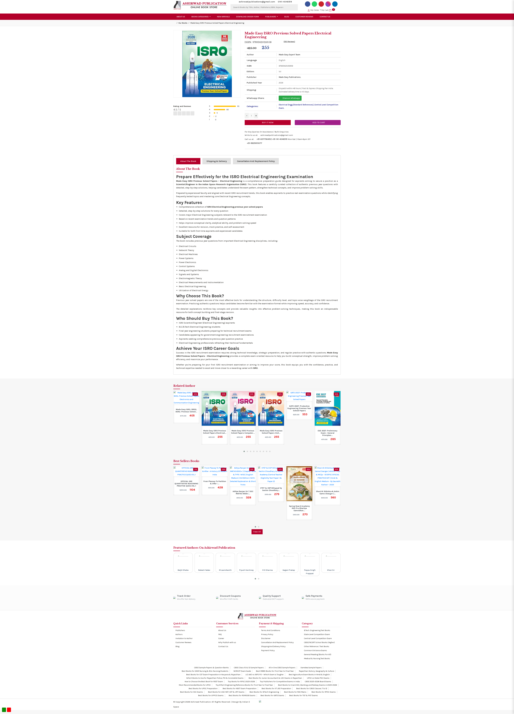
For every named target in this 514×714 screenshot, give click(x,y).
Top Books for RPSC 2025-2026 (241, 681)
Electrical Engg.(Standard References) (296, 104)
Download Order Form (247, 17)
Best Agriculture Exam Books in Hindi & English (309, 674)
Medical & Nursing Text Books (317, 658)
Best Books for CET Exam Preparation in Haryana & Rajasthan (213, 674)
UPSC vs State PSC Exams (318, 678)
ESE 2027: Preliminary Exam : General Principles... (299, 433)
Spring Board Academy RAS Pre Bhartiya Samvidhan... (271, 508)
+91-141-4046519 (279, 139)
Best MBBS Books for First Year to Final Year (275, 671)
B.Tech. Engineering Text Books (317, 630)
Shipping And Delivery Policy (273, 646)
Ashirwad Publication (201, 702)
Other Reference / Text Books (316, 646)
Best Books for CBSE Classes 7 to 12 (311, 688)
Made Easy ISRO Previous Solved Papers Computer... (214, 432)
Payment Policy (268, 650)
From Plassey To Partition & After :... (186, 482)
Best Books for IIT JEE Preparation (276, 688)
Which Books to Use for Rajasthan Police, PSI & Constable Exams (214, 678)
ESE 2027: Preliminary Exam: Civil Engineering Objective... (327, 408)
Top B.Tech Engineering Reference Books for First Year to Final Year (244, 685)
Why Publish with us (227, 642)
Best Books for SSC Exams (191, 692)
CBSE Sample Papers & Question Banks (211, 667)
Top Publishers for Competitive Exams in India (280, 681)
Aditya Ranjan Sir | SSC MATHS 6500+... (214, 492)
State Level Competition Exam (317, 634)
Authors (179, 634)
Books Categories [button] (200, 17)
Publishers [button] (270, 17)
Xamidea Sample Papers (311, 667)
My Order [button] (315, 10)
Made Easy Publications (290, 77)
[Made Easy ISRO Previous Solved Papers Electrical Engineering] (186, 408)
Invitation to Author (184, 638)
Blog (286, 17)
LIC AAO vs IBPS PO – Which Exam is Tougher (264, 674)
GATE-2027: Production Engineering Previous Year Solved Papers (271, 408)
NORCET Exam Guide (242, 671)
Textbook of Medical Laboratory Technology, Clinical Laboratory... (327, 490)
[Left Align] (175, 113)
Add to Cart (318, 122)
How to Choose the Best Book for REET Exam (203, 681)
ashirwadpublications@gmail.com (257, 1)
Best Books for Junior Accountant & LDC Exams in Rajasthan (275, 678)
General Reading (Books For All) (317, 654)
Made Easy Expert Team (289, 54)
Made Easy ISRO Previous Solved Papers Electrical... (186, 432)
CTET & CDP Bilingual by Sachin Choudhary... (243, 489)
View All (257, 531)
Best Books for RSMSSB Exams (241, 695)
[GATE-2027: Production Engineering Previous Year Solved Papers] (271, 396)
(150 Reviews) (289, 41)
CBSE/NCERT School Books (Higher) (319, 642)
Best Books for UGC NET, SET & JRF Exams (226, 692)
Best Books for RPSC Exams (323, 692)
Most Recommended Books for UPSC (194, 685)
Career (221, 638)
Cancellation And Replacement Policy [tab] (256, 161)
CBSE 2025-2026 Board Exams (317, 681)
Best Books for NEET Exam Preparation (239, 688)
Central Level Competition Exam (318, 638)
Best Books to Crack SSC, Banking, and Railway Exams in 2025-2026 (307, 685)
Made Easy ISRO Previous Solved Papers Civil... (243, 432)
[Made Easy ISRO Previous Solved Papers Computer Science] (215, 408)
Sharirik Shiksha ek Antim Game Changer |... (299, 492)
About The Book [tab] (188, 161)
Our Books (182, 23)
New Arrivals (223, 17)
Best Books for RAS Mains (295, 692)
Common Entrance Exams (315, 650)
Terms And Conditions (270, 630)
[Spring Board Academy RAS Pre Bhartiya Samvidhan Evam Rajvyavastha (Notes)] (271, 483)
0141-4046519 (285, 1)
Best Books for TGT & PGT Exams (303, 695)
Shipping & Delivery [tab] (217, 161)
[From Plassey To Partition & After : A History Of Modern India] (186, 471)
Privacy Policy (267, 634)
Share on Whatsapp (291, 98)
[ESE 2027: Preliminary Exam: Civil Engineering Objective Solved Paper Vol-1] (328, 396)
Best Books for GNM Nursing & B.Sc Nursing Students (204, 671)
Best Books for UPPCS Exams (211, 695)
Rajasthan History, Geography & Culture (316, 671)
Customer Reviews (304, 17)
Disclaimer (266, 638)
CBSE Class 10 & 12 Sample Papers (248, 667)
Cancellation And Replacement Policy (277, 642)
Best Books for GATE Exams (272, 695)
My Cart (327, 10)
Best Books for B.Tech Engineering (264, 692)
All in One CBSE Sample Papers (281, 667)
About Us (181, 17)
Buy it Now (267, 122)
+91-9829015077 (254, 143)
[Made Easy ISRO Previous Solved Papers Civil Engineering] (243, 408)
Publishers (180, 630)
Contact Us (325, 17)
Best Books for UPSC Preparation (203, 688)
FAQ (220, 634)
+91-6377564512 (264, 139)
